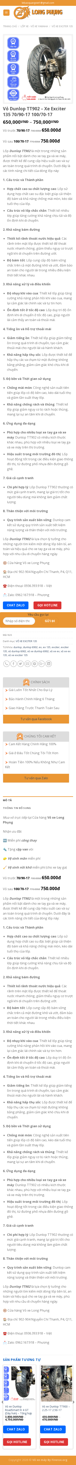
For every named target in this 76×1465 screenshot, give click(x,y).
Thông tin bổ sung (17, 808)
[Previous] (3, 1409)
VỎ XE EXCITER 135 (62, 26)
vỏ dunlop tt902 (17, 651)
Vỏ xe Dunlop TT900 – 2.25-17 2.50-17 (56, 1408)
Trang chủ (10, 26)
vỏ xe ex (55, 651)
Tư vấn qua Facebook (36, 719)
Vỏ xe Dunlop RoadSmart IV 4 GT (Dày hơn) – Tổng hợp (18, 1410)
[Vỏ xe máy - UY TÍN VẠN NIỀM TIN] (38, 12)
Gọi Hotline (47, 605)
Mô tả (7, 800)
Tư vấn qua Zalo (36, 778)
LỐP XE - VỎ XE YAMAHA (34, 26)
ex (40, 647)
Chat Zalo (16, 605)
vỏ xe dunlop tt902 (38, 651)
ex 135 (46, 647)
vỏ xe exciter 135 (18, 655)
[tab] (38, 800)
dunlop (17, 647)
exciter (56, 647)
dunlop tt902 (30, 647)
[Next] (73, 1409)
